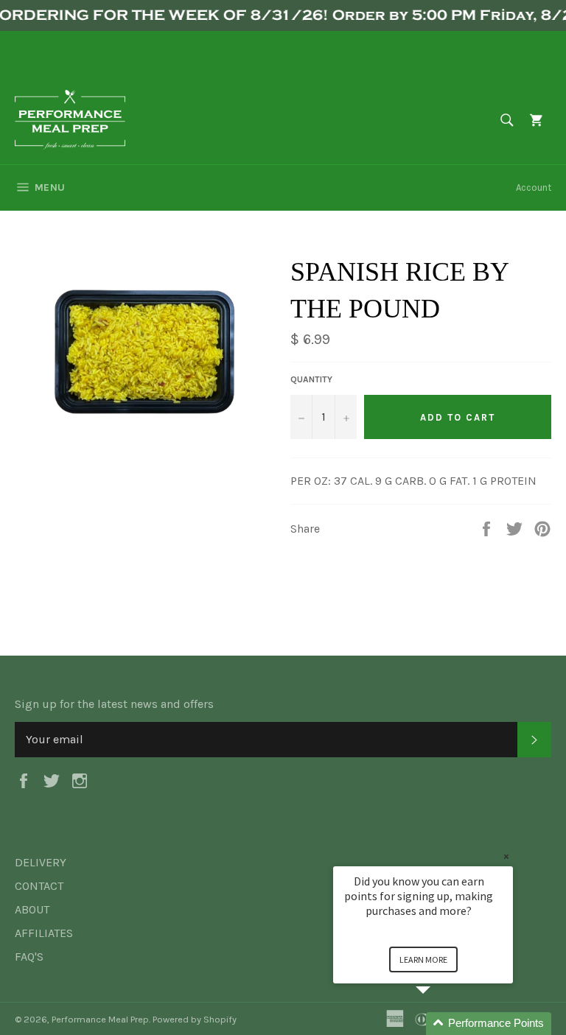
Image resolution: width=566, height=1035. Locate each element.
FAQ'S (29, 957)
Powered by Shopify (195, 1019)
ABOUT (32, 909)
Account (533, 187)
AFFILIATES (44, 933)
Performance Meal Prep (100, 1019)
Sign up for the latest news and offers (114, 704)
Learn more (423, 959)
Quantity (311, 379)
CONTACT (39, 886)
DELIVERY (40, 862)
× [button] (506, 856)
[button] (440, 1023)
